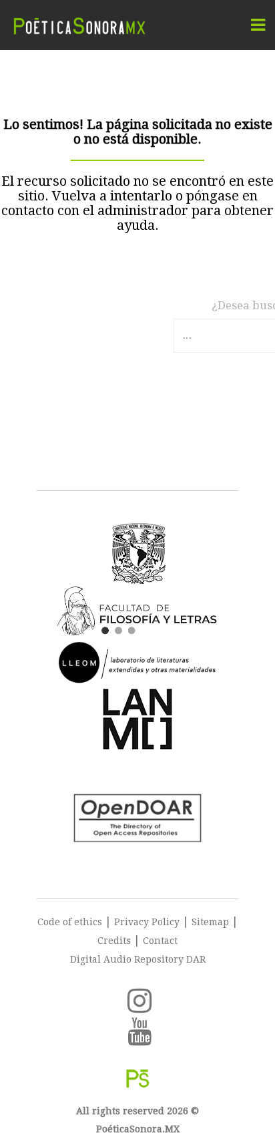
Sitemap (210, 922)
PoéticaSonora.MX (138, 1129)
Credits (114, 940)
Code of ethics (69, 922)
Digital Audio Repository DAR (138, 959)
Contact (160, 940)
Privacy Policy (147, 922)
